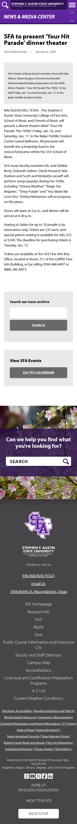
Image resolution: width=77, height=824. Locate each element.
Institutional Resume (18, 749)
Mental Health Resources (20, 717)
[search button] (66, 461)
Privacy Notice (43, 749)
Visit (38, 619)
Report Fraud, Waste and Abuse (24, 743)
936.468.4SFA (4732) (38, 575)
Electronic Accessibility (17, 711)
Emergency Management (55, 717)
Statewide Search (47, 730)
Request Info (38, 611)
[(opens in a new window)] (26, 776)
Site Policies (63, 749)
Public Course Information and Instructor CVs (38, 644)
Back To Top (38, 813)
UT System (69, 724)
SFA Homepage (38, 604)
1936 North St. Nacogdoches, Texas (38, 591)
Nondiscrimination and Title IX (54, 711)
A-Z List (38, 690)
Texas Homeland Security (23, 736)
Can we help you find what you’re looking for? (38, 442)
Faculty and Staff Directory (39, 655)
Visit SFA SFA (38, 764)
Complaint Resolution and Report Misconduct (30, 724)
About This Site (38, 800)
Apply (38, 627)
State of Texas (25, 730)
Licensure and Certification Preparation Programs (38, 680)
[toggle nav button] (72, 5)
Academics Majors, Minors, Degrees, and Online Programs (38, 767)
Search (38, 325)
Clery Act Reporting (59, 743)
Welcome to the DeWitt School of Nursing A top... (38, 760)
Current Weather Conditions (38, 698)
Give (38, 634)
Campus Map (38, 662)
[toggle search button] (5, 5)
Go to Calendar (38, 372)
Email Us (38, 583)
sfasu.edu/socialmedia (38, 789)
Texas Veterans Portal (55, 736)
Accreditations (38, 670)
